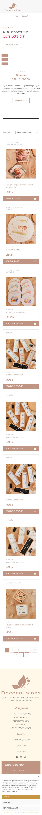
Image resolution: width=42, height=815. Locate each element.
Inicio (16, 16)
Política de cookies (8, 812)
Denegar (6, 802)
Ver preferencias (10, 808)
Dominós (9, 333)
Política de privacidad (19, 812)
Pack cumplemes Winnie (15, 312)
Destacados (18, 145)
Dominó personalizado (14, 375)
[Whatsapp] (25, 757)
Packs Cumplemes (13, 271)
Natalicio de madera (13, 250)
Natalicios (10, 208)
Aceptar (6, 797)
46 (16, 655)
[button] (39, 776)
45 (34, 650)
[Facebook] (17, 757)
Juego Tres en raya (13, 583)
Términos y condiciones (33, 812)
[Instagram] (21, 757)
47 (21, 655)
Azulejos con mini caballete (13, 144)
